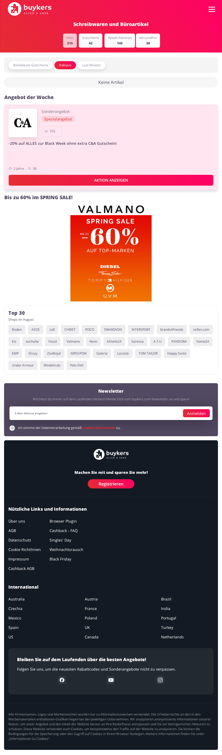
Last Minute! (91, 65)
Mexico (14, 618)
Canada (92, 637)
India (165, 608)
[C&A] (23, 123)
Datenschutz (19, 540)
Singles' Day (60, 540)
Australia (16, 599)
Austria (91, 599)
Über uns (16, 521)
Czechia (15, 608)
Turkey (167, 627)
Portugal (168, 618)
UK (87, 627)
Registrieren (111, 484)
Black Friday (60, 559)
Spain (13, 627)
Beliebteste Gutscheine (30, 65)
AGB (12, 530)
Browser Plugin (63, 521)
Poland (91, 618)
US (10, 637)
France (91, 608)
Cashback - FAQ (64, 530)
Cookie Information (99, 428)
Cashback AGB (21, 568)
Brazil (166, 599)
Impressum (18, 559)
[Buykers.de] (29, 9)
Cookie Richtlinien (24, 549)
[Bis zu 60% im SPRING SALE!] (111, 253)
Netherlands (172, 637)
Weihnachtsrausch (66, 549)
